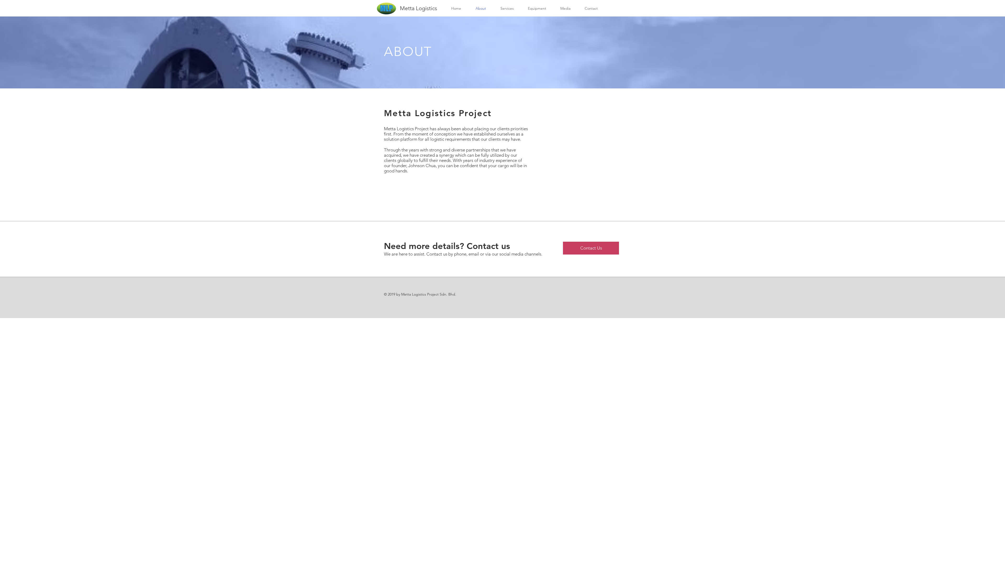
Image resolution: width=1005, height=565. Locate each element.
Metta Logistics (418, 8)
